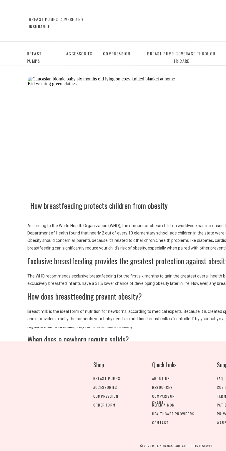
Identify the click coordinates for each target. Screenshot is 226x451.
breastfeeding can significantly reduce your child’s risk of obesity (86, 248)
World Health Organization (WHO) (89, 225)
